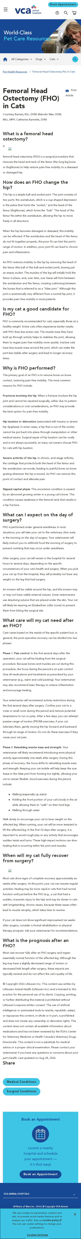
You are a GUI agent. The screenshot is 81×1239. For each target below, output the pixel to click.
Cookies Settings (37, 1235)
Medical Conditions (21, 1082)
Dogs (39, 59)
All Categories (19, 59)
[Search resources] (75, 59)
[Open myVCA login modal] (58, 13)
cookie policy (52, 1220)
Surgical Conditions (21, 1091)
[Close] (75, 1214)
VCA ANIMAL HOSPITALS (16, 1194)
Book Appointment (63, 4)
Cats (52, 59)
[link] (4, 59)
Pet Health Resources (15, 72)
